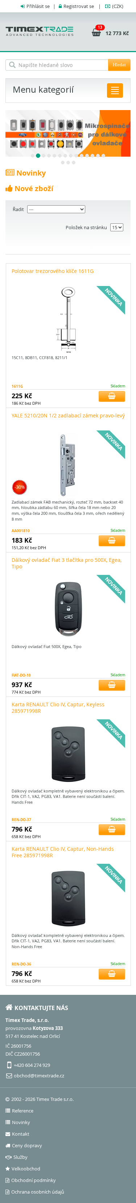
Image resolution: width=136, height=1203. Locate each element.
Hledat (119, 64)
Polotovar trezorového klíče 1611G (53, 271)
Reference (22, 1110)
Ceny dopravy (27, 1145)
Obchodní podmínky (33, 1180)
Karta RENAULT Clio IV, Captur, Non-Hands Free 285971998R (63, 852)
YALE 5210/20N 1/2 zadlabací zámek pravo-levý (68, 415)
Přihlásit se (38, 6)
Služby (20, 1157)
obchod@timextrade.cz (39, 1075)
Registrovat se (78, 6)
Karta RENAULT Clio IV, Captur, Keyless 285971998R (58, 707)
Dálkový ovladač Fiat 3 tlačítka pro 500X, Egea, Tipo (66, 563)
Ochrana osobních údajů (37, 1192)
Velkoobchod (26, 1168)
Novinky (21, 1122)
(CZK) (117, 6)
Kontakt (20, 1134)
